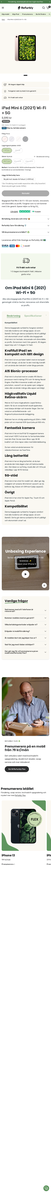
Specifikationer (33, 315)
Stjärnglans (18, 139)
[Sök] (44, 8)
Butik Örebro (41, 14)
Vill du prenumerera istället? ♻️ (16, 232)
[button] (17, 769)
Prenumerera (27, 14)
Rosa (5, 139)
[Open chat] (46, 1188)
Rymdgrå (25, 139)
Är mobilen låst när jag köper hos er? (21, 638)
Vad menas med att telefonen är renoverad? (19, 610)
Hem (3, 19)
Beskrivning (13, 315)
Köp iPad (15, 14)
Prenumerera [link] (7, 864)
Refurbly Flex (20, 795)
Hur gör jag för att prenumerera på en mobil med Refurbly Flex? (21, 652)
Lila (11, 139)
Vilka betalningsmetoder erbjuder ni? (21, 625)
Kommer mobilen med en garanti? (19, 618)
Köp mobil (5, 14)
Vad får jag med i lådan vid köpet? (19, 645)
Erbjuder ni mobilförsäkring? (17, 631)
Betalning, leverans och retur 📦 (16, 219)
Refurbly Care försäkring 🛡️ (14, 225)
